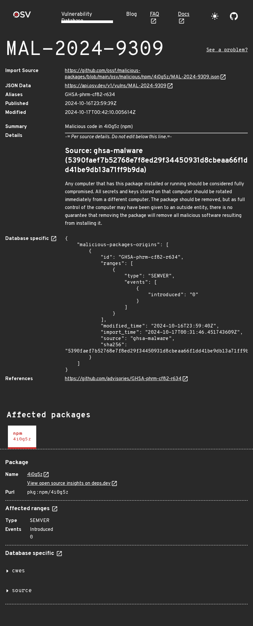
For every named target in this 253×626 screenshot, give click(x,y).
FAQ (154, 14)
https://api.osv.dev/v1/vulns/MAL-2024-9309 (115, 86)
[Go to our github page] (234, 16)
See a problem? (227, 50)
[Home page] (22, 16)
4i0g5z (34, 475)
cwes (18, 571)
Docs (183, 14)
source (22, 590)
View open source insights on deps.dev (69, 484)
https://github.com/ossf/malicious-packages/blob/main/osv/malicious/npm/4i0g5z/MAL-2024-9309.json (142, 74)
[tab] (22, 437)
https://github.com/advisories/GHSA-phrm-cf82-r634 (123, 379)
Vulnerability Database (76, 17)
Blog (131, 14)
